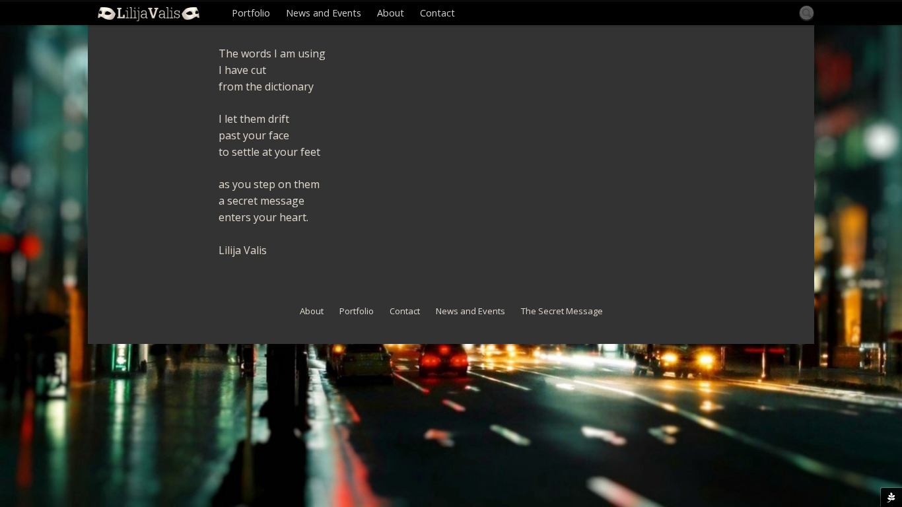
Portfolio (251, 13)
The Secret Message (562, 311)
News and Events (323, 13)
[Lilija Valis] (148, 12)
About (390, 13)
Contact (437, 13)
